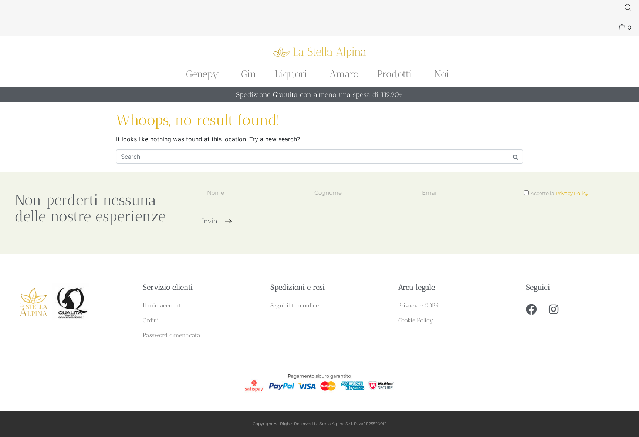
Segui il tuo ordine (294, 305)
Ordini (151, 320)
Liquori (291, 74)
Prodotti (394, 74)
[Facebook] (531, 309)
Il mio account (162, 305)
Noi (441, 74)
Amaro (344, 74)
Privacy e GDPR (418, 305)
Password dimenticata (171, 335)
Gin (248, 74)
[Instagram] (553, 309)
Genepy (202, 74)
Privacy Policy (571, 193)
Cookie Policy (415, 320)
